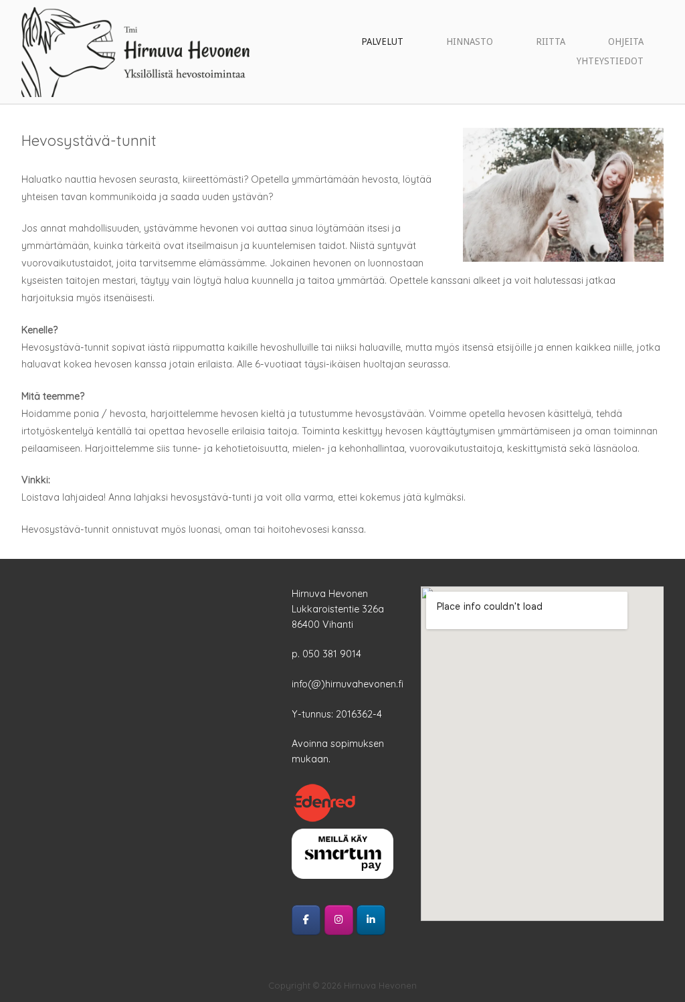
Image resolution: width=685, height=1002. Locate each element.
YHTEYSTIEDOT (610, 61)
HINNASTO (469, 41)
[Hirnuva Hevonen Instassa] (338, 920)
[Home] (135, 51)
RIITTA (550, 41)
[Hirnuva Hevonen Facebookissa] (306, 920)
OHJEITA (626, 41)
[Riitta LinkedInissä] (371, 920)
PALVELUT (382, 41)
